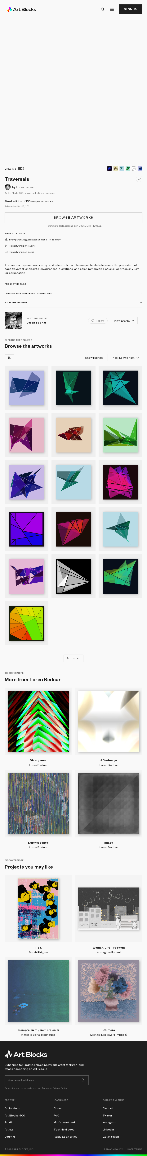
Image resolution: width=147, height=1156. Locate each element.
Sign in (131, 9)
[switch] (21, 168)
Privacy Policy (60, 1088)
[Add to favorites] (139, 179)
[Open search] (102, 9)
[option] (109, 168)
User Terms (42, 1088)
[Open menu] (112, 9)
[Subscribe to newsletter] (82, 1080)
